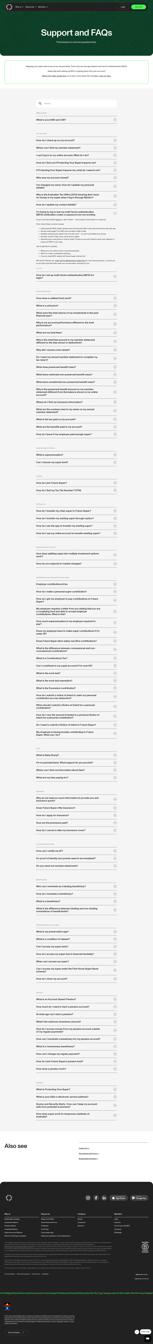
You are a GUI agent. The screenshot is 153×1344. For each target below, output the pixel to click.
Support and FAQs (47, 1219)
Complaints (45, 1274)
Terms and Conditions (23, 1274)
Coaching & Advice (10, 1229)
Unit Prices (45, 1229)
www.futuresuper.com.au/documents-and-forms (19, 1247)
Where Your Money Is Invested (15, 1236)
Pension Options (10, 1226)
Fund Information (9, 1274)
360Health (118, 1233)
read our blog (105, 76)
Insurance (117, 1229)
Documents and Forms (49, 1222)
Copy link (39, 268)
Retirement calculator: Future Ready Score (56, 1236)
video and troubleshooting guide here (70, 260)
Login (116, 1219)
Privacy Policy (36, 1274)
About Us (81, 1226)
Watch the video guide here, (54, 76)
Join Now (117, 1222)
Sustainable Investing (11, 1219)
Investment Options (11, 1222)
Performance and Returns (13, 1233)
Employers (44, 1226)
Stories (80, 1219)
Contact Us (81, 1222)
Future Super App (47, 1233)
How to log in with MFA (122, 1226)
